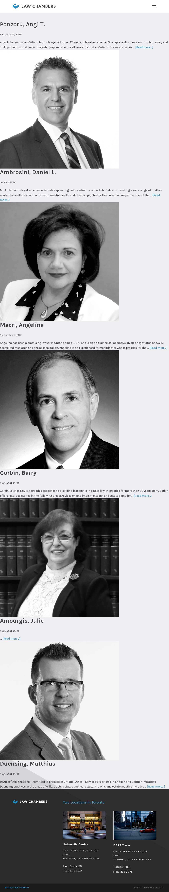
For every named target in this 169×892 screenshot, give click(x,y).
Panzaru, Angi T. (22, 24)
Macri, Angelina (22, 324)
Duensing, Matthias (27, 763)
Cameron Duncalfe (153, 888)
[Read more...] (144, 47)
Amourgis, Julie (22, 620)
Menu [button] (154, 6)
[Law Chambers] (34, 7)
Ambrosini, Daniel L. (28, 172)
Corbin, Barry (18, 472)
